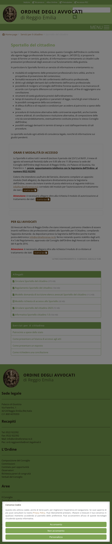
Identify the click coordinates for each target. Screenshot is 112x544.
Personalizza (56, 537)
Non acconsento (56, 530)
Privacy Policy (39, 512)
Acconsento (56, 524)
